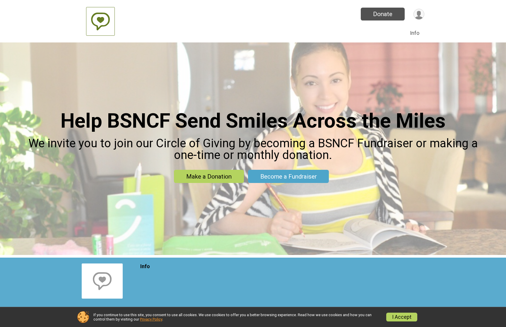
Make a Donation (209, 176)
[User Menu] (418, 14)
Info (414, 33)
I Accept (401, 317)
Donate (382, 14)
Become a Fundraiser (288, 176)
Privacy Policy (151, 319)
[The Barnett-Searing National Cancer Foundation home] (100, 21)
